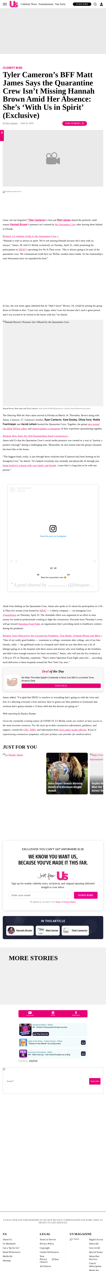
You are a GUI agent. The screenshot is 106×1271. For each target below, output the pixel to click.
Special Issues (96, 1252)
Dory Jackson (12, 123)
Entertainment (46, 4)
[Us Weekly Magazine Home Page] (14, 4)
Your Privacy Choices (44, 1259)
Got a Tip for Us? (11, 1248)
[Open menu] (5, 4)
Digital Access (96, 1239)
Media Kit (8, 1256)
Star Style (60, 4)
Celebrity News (29, 4)
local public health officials (72, 729)
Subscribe (82, 4)
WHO (32, 729)
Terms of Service (48, 1239)
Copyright (45, 1248)
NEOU (22, 249)
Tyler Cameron (36, 220)
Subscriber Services (94, 1257)
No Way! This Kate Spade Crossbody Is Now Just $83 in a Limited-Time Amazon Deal (58, 679)
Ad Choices (45, 1266)
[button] (95, 4)
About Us (7, 1239)
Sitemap (7, 1260)
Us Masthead (9, 1243)
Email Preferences (11, 1252)
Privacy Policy (70, 902)
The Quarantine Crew (57, 586)
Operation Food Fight (29, 623)
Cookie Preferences (49, 1252)
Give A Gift (94, 1248)
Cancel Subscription (95, 1264)
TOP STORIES (73, 123)
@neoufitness (9, 615)
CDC (25, 729)
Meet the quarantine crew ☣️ (53, 577)
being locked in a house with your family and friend (29, 465)
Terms (58, 902)
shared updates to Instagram (46, 428)
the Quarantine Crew (65, 224)
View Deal (61, 685)
